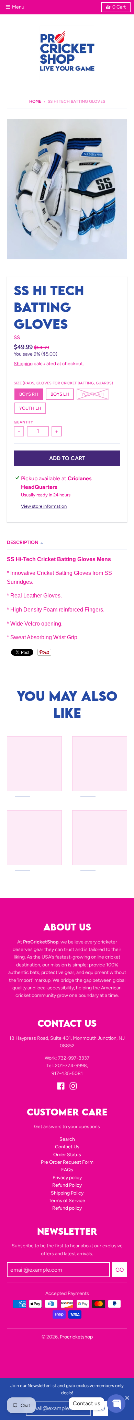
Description (22, 542)
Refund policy (67, 1208)
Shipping (23, 364)
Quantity (23, 422)
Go (119, 1270)
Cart (119, 7)
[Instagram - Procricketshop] (73, 1086)
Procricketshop (76, 1337)
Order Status (67, 1155)
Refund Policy (67, 1185)
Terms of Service (67, 1200)
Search (67, 1139)
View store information (44, 506)
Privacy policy (67, 1178)
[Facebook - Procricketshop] (61, 1086)
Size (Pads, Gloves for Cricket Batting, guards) (63, 383)
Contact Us (67, 1147)
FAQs (67, 1170)
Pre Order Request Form (67, 1162)
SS (17, 337)
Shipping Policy (67, 1193)
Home (35, 101)
